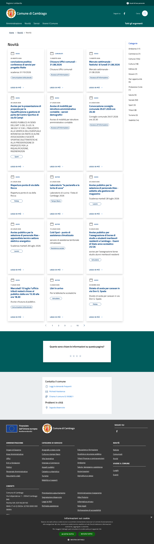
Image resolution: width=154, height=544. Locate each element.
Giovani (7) (133, 74)
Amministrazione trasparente (89, 492)
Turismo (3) (133, 115)
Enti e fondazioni (13, 462)
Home (11, 32)
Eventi (115, 474)
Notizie (57, 177)
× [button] (151, 517)
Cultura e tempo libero (51, 454)
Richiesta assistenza (50, 505)
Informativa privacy (85, 501)
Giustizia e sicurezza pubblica (89, 454)
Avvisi (18, 53)
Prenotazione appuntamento (53, 492)
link (100, 529)
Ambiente (81, 462)
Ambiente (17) (134, 48)
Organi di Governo (13, 449)
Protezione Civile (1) (135, 88)
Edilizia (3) (133, 68)
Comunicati (59, 53)
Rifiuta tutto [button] (86, 534)
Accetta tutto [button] (68, 534)
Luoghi (116, 470)
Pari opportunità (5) (135, 80)
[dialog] (77, 529)
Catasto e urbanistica (50, 471)
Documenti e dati (13, 475)
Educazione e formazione (87, 449)
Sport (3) (132, 105)
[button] (76, 539)
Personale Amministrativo (17, 471)
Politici (9, 467)
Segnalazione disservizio (52, 497)
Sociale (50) (133, 100)
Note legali (81, 505)
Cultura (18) (133, 63)
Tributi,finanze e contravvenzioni (90, 458)
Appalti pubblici (48, 467)
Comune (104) (134, 58)
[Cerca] (145, 13)
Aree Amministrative (14, 454)
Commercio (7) (134, 53)
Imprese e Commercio (50, 462)
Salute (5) (132, 94)
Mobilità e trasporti (50, 480)
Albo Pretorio (82, 497)
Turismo (45, 475)
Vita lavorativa (48, 458)
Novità (20, 32)
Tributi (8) (132, 110)
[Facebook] (123, 13)
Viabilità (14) (134, 120)
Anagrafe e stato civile (51, 449)
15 (77, 325)
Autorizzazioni (83, 471)
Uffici (8, 458)
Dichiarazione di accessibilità (89, 510)
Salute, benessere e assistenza (90, 467)
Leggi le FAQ (47, 501)
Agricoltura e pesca (85, 475)
